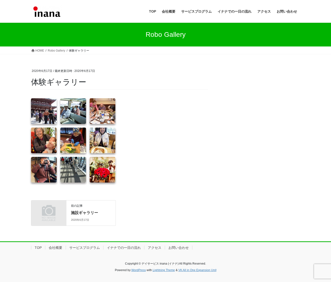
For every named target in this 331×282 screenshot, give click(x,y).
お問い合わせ (178, 248)
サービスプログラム (84, 248)
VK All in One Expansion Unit (197, 270)
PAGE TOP (319, 269)
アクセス (154, 248)
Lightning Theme (164, 270)
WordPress (138, 270)
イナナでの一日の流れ (124, 248)
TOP (38, 248)
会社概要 (55, 248)
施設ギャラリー (84, 213)
